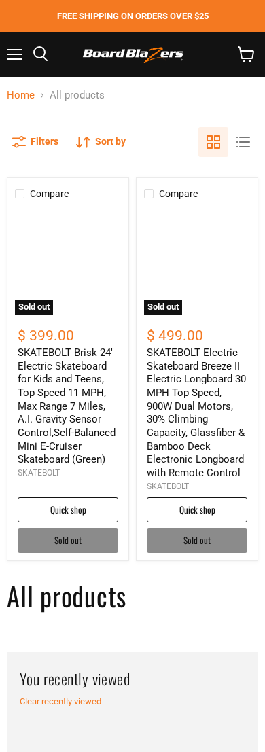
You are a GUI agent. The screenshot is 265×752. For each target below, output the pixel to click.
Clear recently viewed (60, 701)
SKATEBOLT (39, 473)
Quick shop (68, 509)
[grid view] (213, 142)
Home (21, 95)
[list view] (243, 142)
